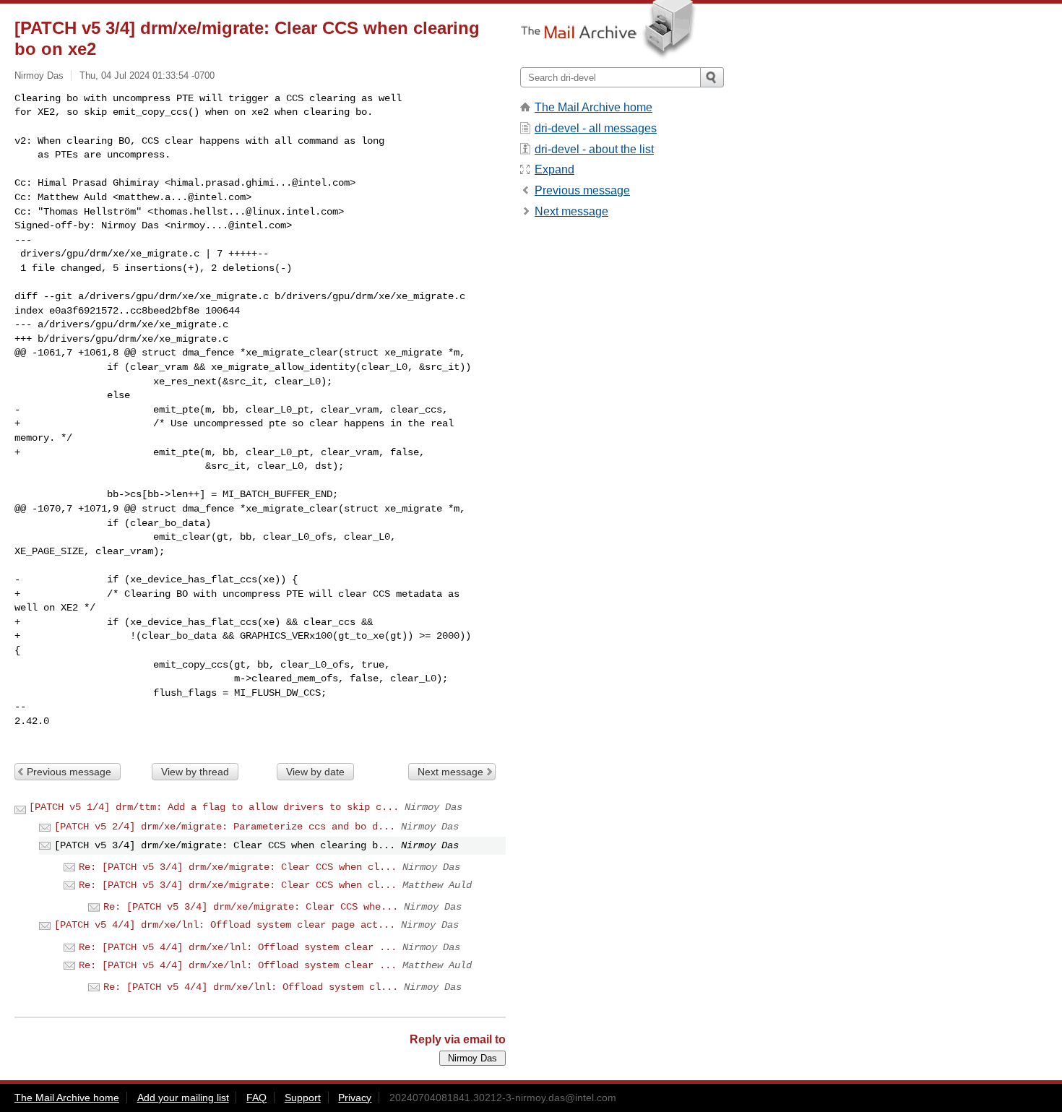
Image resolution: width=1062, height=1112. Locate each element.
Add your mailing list (183, 1097)
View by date (315, 771)
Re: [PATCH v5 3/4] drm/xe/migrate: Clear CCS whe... (250, 907)
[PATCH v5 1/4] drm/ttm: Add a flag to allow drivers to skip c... (214, 807)
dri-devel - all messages (596, 128)
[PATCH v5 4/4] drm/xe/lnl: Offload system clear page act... (224, 925)
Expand (554, 169)
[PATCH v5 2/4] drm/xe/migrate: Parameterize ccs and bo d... (224, 826)
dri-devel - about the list (594, 149)
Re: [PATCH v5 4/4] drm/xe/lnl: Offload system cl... (250, 987)
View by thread (195, 771)
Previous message (69, 771)
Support (303, 1097)
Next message (450, 771)
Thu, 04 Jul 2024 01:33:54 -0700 (147, 75)
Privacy (354, 1097)
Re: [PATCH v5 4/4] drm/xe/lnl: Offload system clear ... (238, 947)
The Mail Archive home (593, 107)
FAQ (256, 1097)
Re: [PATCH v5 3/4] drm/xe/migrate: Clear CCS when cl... (238, 867)
